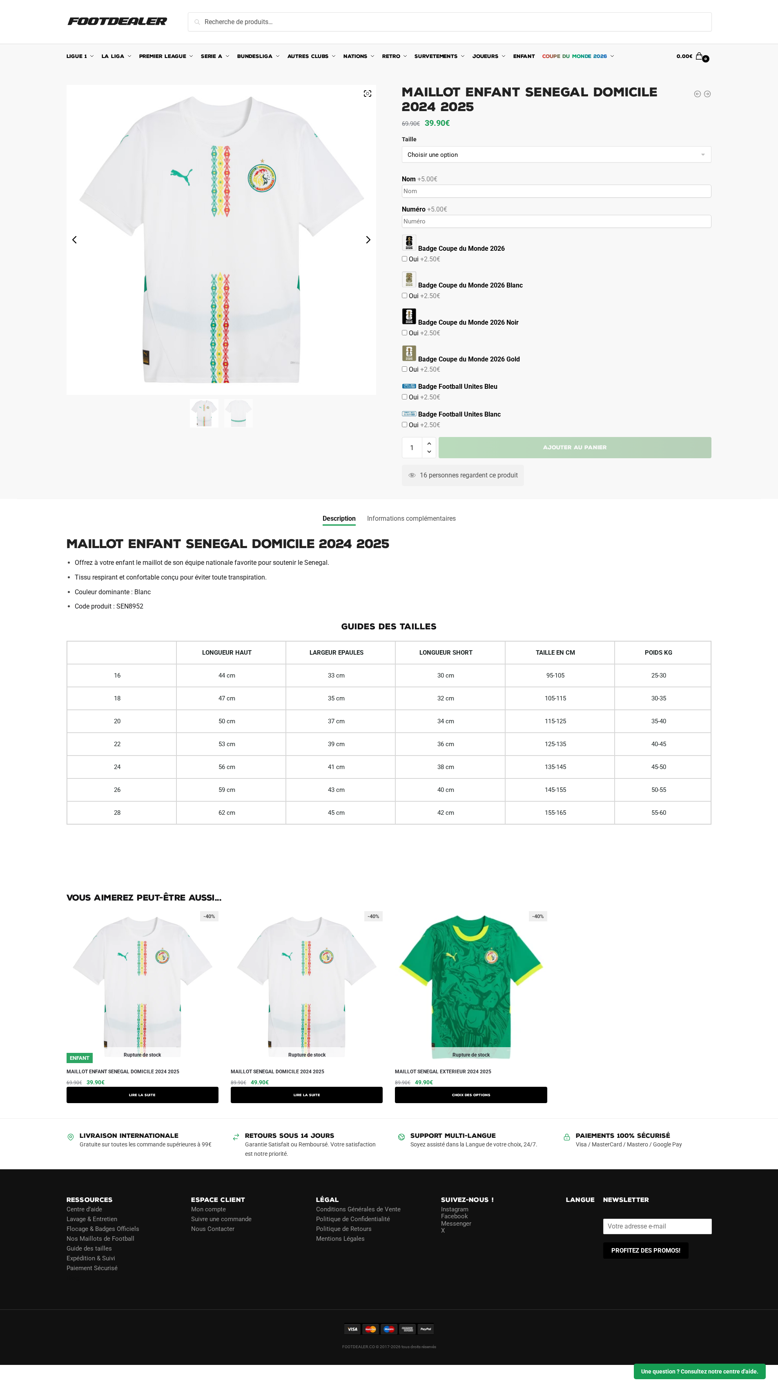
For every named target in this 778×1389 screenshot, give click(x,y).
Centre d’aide (84, 1209)
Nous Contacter (212, 1229)
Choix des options (471, 1095)
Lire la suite (142, 1095)
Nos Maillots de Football (100, 1238)
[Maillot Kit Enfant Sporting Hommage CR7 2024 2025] (697, 94)
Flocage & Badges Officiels (103, 1229)
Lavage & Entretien (92, 1219)
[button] (429, 444)
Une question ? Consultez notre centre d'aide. (699, 1371)
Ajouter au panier (575, 447)
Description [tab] (339, 518)
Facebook (454, 1216)
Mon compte (208, 1209)
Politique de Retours (344, 1229)
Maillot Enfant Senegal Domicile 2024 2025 (123, 1072)
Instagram (454, 1209)
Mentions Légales (340, 1238)
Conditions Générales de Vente (358, 1209)
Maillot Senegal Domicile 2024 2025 (277, 1072)
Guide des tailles (89, 1248)
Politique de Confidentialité (353, 1219)
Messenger (456, 1223)
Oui (423, 259)
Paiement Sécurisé (92, 1268)
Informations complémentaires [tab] (411, 518)
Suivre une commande (221, 1219)
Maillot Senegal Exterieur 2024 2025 (443, 1072)
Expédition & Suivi (91, 1258)
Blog (73, 1278)
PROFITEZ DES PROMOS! (645, 1250)
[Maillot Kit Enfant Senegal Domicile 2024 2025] (707, 94)
